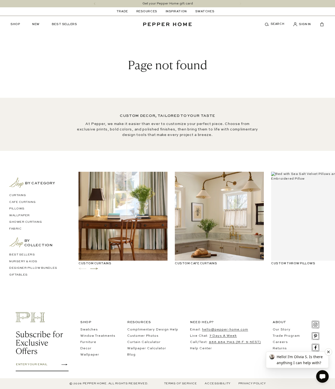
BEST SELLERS (22, 254)
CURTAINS (17, 195)
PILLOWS (17, 208)
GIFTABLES (18, 274)
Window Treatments (97, 335)
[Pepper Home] (167, 24)
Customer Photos (143, 335)
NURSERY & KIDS (23, 261)
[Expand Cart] (320, 24)
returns (280, 348)
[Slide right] (240, 4)
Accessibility (217, 383)
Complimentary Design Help (152, 329)
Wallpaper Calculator (146, 348)
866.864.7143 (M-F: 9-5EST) (235, 342)
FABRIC (15, 228)
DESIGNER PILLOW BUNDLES (33, 268)
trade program (286, 335)
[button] (276, 24)
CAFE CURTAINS (22, 202)
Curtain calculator (144, 342)
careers (280, 342)
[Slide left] (95, 4)
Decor (86, 348)
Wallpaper (89, 354)
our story (282, 329)
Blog (131, 354)
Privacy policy (252, 383)
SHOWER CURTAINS (25, 222)
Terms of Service (180, 383)
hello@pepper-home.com (225, 329)
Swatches (89, 329)
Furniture (88, 342)
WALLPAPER (19, 215)
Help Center (201, 348)
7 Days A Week (223, 335)
